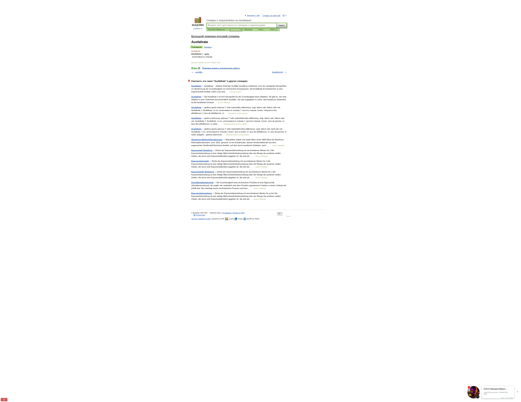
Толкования (235, 30)
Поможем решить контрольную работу (221, 68)
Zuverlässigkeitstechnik (202, 182)
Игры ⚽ (273, 30)
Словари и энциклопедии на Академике (228, 20)
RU (283, 16)
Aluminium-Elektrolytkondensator (207, 140)
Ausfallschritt (277, 72)
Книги (261, 30)
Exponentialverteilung (201, 193)
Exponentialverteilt (200, 161)
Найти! (282, 25)
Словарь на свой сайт (271, 16)
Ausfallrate (196, 86)
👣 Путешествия (199, 215)
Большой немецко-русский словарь (217, 30)
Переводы (248, 30)
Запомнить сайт (253, 16)
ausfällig (198, 72)
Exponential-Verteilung (201, 150)
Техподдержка (226, 213)
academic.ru (197, 29)
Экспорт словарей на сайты (201, 219)
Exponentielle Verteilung (202, 172)
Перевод (208, 47)
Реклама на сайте (238, 213)
